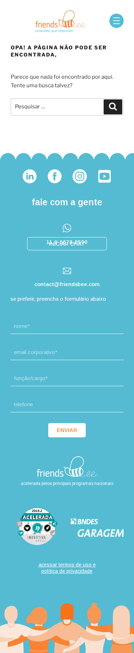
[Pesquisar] (113, 106)
